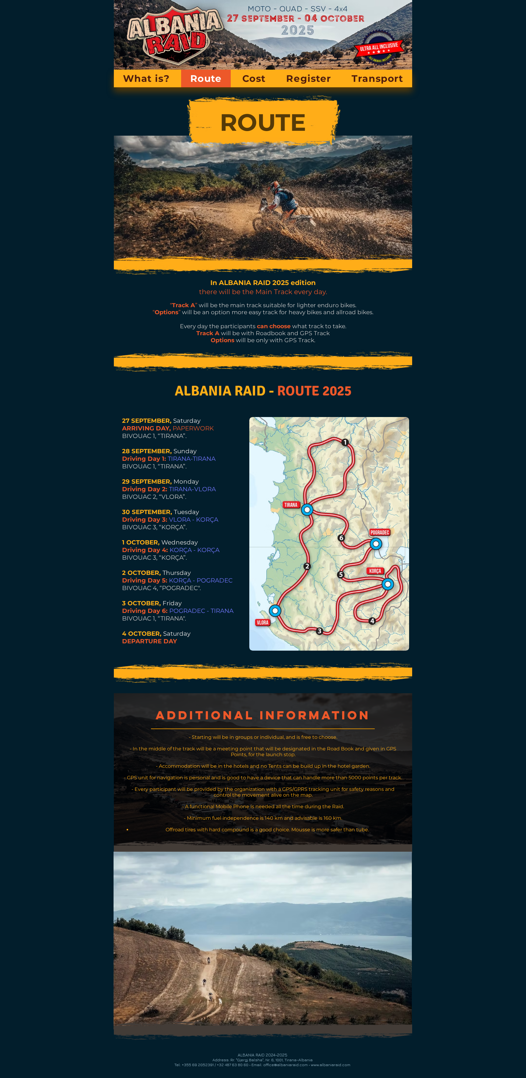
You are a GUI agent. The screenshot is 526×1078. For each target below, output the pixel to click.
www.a (316, 1064)
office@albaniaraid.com (285, 1064)
